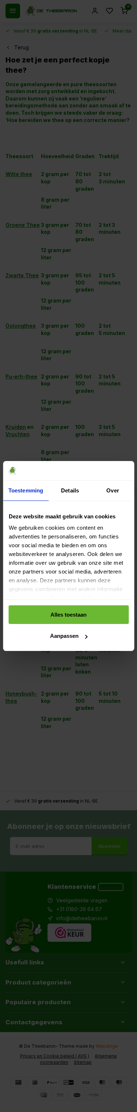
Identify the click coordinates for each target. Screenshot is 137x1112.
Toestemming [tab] (25, 490)
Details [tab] (70, 490)
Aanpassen (64, 636)
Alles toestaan (68, 615)
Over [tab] (112, 490)
